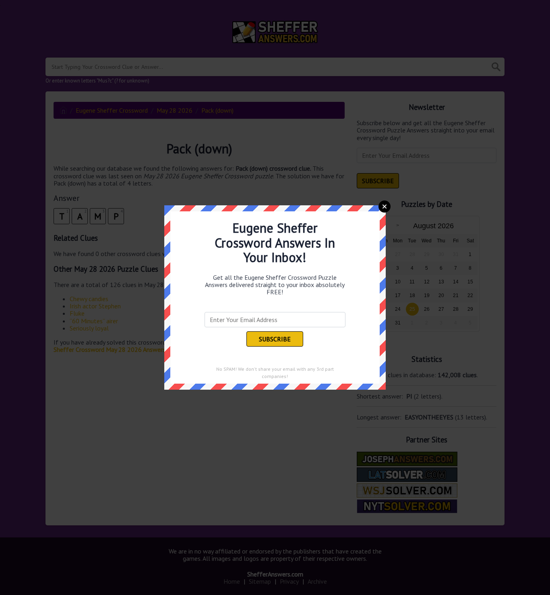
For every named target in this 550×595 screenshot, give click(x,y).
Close (384, 206)
